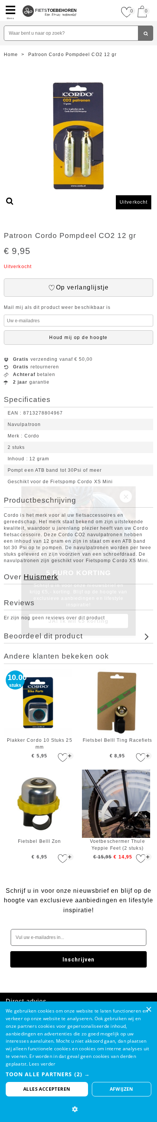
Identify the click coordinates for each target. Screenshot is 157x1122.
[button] (78, 1074)
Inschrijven (78, 959)
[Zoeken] (145, 33)
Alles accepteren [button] (46, 1089)
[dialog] (78, 1061)
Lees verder (42, 1064)
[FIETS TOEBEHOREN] (49, 3)
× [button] (148, 1010)
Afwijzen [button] (121, 1089)
